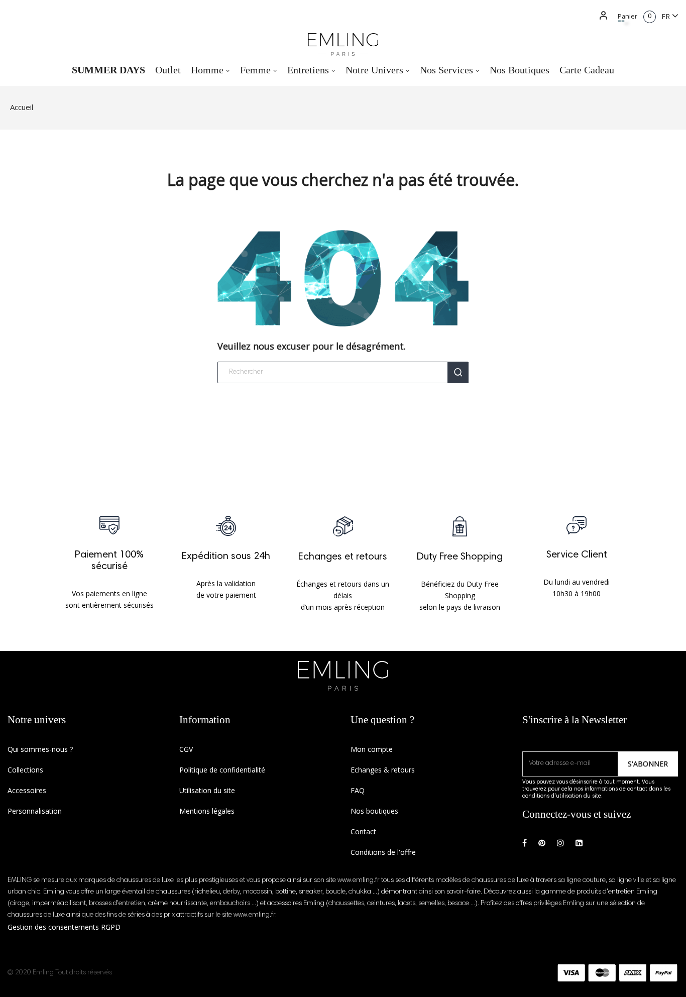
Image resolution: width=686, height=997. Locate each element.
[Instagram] (560, 843)
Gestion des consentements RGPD (64, 927)
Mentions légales (207, 811)
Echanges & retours (383, 769)
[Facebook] (524, 843)
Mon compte (372, 749)
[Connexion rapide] (599, 16)
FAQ (358, 790)
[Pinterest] (541, 843)
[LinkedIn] (579, 843)
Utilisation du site (207, 790)
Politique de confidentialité (222, 769)
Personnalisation (35, 811)
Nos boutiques (374, 811)
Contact (363, 831)
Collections (25, 769)
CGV (186, 749)
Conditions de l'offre (383, 852)
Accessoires (27, 790)
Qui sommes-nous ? (40, 749)
